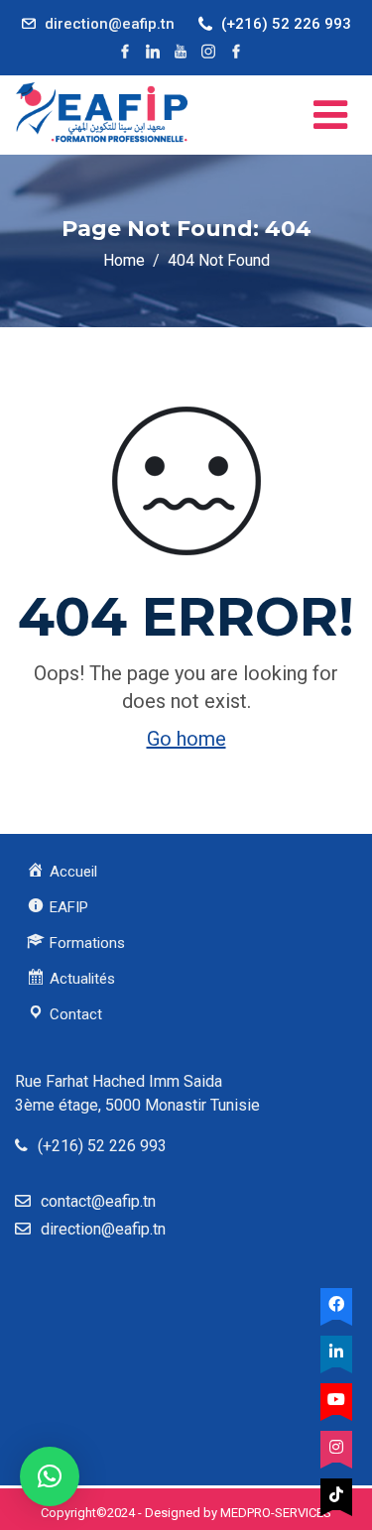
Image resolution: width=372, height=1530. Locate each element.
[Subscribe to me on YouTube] (180, 51)
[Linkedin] (336, 1351)
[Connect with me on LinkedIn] (153, 51)
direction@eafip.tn (110, 24)
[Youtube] (336, 1399)
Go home (186, 739)
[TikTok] (336, 1494)
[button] (49, 1476)
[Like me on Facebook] (125, 51)
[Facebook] (336, 1304)
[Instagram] (336, 1447)
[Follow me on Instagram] (208, 51)
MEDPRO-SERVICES (275, 1512)
